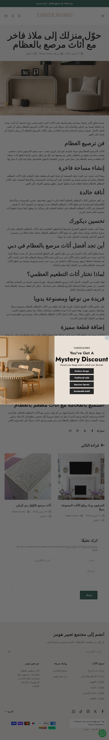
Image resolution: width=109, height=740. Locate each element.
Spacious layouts (81, 384)
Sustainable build (82, 391)
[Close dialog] (107, 338)
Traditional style (81, 377)
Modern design (82, 371)
